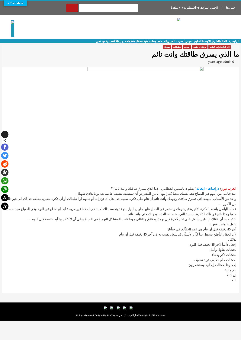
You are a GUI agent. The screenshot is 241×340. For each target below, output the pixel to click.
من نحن (101, 41)
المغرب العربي (176, 41)
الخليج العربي (193, 41)
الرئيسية (234, 41)
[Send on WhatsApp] (4, 180)
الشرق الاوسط (210, 41)
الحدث (163, 41)
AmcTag (111, 315)
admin (227, 61)
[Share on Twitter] (4, 155)
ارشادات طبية (199, 47)
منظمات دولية (127, 41)
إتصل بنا (230, 7)
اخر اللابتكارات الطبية (220, 47)
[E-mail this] (4, 189)
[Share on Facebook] (4, 147)
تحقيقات (177, 47)
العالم (223, 41)
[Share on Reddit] (4, 163)
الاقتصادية (112, 41)
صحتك (139, 41)
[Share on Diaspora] (4, 172)
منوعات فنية (151, 41)
